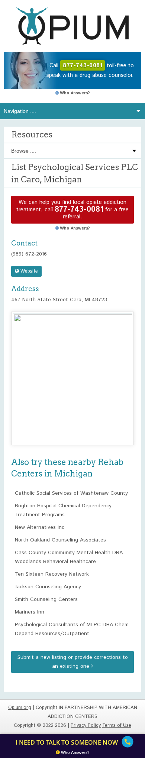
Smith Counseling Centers (46, 599)
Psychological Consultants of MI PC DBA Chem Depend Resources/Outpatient (72, 629)
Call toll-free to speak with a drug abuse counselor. (90, 70)
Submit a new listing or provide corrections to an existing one (72, 662)
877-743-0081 (79, 209)
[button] (72, 371)
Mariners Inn (29, 612)
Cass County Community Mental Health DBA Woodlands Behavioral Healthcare (69, 557)
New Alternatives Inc (39, 527)
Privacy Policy (86, 725)
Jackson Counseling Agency (48, 587)
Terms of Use (116, 725)
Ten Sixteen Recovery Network (52, 574)
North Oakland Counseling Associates (60, 540)
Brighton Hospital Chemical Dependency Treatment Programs (63, 510)
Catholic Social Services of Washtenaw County (71, 493)
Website (28, 271)
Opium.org (72, 26)
